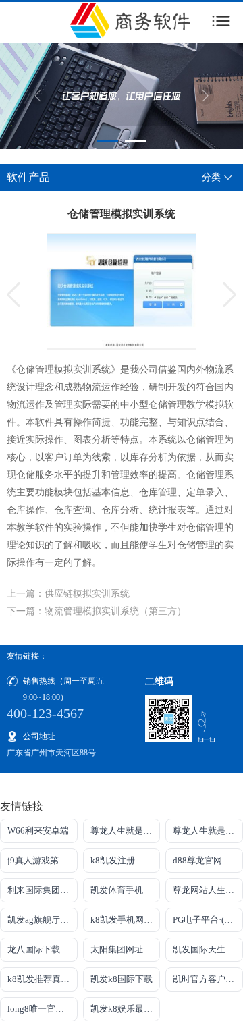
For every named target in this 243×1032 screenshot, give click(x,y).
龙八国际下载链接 (42, 949)
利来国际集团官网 (42, 890)
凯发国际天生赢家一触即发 (208, 949)
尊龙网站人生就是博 (208, 890)
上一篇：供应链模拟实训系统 (68, 594)
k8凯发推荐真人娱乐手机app (42, 979)
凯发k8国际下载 (121, 979)
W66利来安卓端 (38, 830)
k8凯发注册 (112, 860)
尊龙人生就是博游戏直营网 (125, 830)
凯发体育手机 (116, 890)
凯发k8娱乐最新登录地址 (125, 1009)
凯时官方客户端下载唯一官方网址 (208, 979)
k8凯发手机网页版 (125, 920)
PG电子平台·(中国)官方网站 (208, 920)
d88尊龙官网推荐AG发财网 (208, 860)
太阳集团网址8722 (125, 949)
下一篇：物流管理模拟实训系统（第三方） (96, 611)
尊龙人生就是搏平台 (208, 830)
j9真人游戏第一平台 (42, 860)
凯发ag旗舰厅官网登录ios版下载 (42, 920)
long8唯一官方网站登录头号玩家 (42, 1009)
